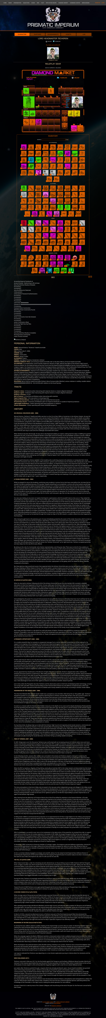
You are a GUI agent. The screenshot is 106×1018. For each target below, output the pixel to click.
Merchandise (85, 3)
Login (102, 2)
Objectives (26, 3)
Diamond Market (63, 3)
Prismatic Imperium (56, 1005)
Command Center (75, 3)
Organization (17, 3)
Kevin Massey (57, 1003)
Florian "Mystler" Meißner (62, 1002)
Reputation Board (51, 3)
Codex (33, 3)
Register (97, 2)
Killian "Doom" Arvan (47, 1002)
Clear (67, 139)
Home (5, 3)
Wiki (38, 3)
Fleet (42, 3)
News (10, 3)
